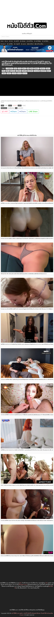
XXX (46, 583)
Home (2, 41)
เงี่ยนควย (48, 68)
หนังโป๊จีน (10, 44)
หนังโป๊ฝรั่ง (46, 41)
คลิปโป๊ (17, 41)
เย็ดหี (28, 68)
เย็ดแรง (24, 68)
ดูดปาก (49, 70)
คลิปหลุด (23, 41)
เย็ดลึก (32, 68)
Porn (12, 41)
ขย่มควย (3, 73)
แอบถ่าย (24, 44)
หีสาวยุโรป (13, 70)
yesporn (9, 73)
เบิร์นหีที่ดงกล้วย (11, 108)
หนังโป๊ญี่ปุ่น (38, 41)
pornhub (19, 73)
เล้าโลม (19, 68)
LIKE (6, 111)
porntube (14, 73)
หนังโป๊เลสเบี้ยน (39, 44)
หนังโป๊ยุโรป (18, 70)
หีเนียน (8, 70)
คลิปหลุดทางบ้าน (23, 584)
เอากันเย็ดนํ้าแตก (9, 68)
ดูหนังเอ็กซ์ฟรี (43, 70)
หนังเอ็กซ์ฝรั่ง (30, 70)
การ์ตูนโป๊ (18, 44)
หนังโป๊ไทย (30, 41)
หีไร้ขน (3, 70)
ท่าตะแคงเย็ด (36, 70)
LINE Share (33, 111)
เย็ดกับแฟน (42, 68)
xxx (7, 41)
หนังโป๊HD (24, 70)
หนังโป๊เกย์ (31, 44)
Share (14, 111)
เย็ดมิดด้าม (37, 68)
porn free (25, 73)
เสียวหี (15, 68)
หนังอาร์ (4, 44)
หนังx (20, 583)
